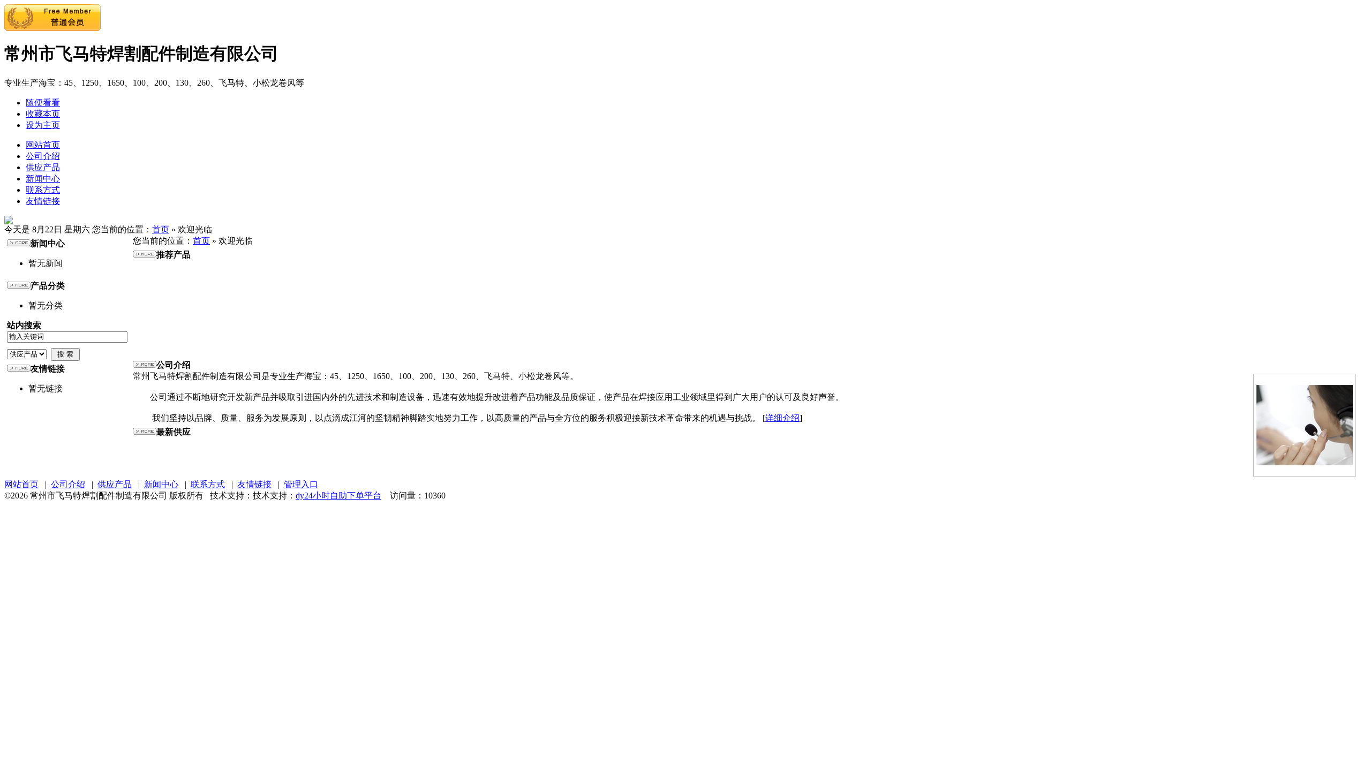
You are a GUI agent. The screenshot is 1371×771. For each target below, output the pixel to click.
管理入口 (301, 484)
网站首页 (43, 144)
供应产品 (43, 167)
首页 (160, 229)
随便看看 (43, 102)
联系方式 (43, 189)
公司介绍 (43, 156)
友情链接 (43, 201)
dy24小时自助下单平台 (338, 495)
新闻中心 (43, 178)
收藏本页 (43, 113)
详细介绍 (782, 417)
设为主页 (43, 125)
